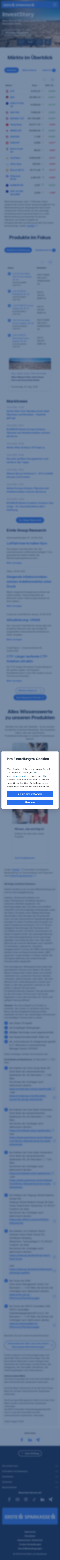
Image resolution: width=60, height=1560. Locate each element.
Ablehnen (30, 802)
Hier (45, 776)
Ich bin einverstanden (30, 793)
